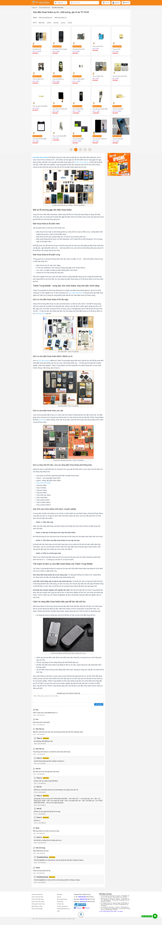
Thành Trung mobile (81, 162)
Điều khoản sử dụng (37, 906)
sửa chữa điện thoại (75, 293)
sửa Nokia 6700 (40, 313)
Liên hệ (59, 896)
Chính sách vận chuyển (38, 901)
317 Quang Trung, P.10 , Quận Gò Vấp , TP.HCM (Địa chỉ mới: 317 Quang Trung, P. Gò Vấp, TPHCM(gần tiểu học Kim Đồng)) (115, 904)
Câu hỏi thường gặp (37, 908)
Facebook (79, 908)
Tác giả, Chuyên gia (62, 906)
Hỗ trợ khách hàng (62, 899)
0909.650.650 (82, 896)
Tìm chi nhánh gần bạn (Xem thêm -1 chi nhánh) (111, 911)
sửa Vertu (42, 420)
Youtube (87, 908)
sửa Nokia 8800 (43, 360)
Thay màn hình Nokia (43, 483)
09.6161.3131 (83, 901)
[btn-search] (71, 2)
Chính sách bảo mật (37, 894)
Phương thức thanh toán (38, 904)
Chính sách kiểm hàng (38, 899)
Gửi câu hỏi (99, 704)
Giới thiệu (59, 894)
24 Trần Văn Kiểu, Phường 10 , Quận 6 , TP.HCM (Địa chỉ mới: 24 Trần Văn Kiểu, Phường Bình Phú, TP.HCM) (115, 896)
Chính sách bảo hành (37, 896)
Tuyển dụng (60, 901)
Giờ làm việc (60, 904)
